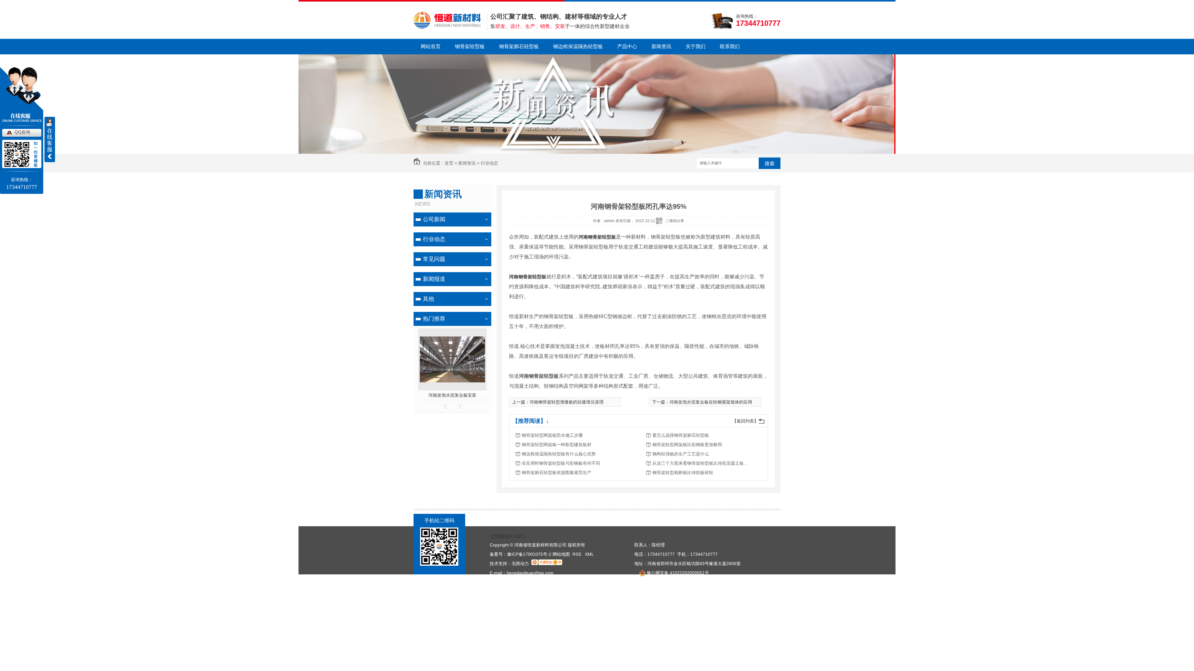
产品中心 (627, 46)
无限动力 (520, 563)
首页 (449, 163)
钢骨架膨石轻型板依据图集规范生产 (556, 472)
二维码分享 (674, 221)
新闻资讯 (661, 46)
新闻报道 (434, 279)
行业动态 (489, 163)
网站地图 (561, 554)
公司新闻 (434, 219)
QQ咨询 (22, 132)
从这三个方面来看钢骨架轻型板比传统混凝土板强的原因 (702, 463)
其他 (428, 299)
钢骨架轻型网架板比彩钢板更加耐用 (687, 444)
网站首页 (431, 46)
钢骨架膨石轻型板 (519, 46)
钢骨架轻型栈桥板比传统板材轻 (682, 472)
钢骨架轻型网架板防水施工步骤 (552, 435)
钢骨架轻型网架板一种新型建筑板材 (556, 444)
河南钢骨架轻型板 (452, 395)
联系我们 (730, 46)
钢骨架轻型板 (470, 46)
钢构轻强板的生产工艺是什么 (680, 453)
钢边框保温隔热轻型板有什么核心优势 (559, 453)
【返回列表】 (745, 420)
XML (589, 554)
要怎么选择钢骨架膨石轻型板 (680, 435)
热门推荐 (434, 319)
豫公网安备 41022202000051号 (677, 572)
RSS (577, 554)
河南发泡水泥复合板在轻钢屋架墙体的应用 (710, 401)
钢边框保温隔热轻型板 (578, 46)
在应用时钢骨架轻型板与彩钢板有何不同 (561, 463)
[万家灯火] (546, 563)
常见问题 (434, 259)
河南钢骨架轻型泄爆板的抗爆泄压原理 (567, 401)
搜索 (770, 163)
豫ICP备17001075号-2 (529, 554)
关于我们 (696, 46)
